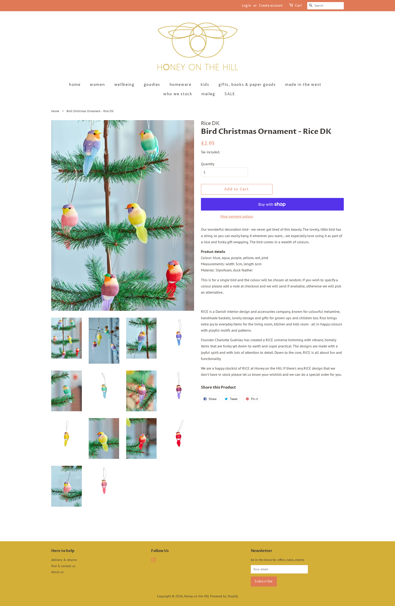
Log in (246, 5)
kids (205, 84)
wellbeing (124, 84)
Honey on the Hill (196, 596)
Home (55, 111)
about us (57, 572)
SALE (229, 94)
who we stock (177, 94)
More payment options (236, 216)
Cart (298, 5)
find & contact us (63, 566)
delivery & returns (64, 560)
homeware (181, 84)
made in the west (303, 84)
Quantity (207, 164)
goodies (152, 84)
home (74, 84)
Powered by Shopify (224, 596)
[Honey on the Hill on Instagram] (153, 561)
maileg (208, 94)
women (97, 84)
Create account (271, 5)
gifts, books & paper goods (247, 84)
